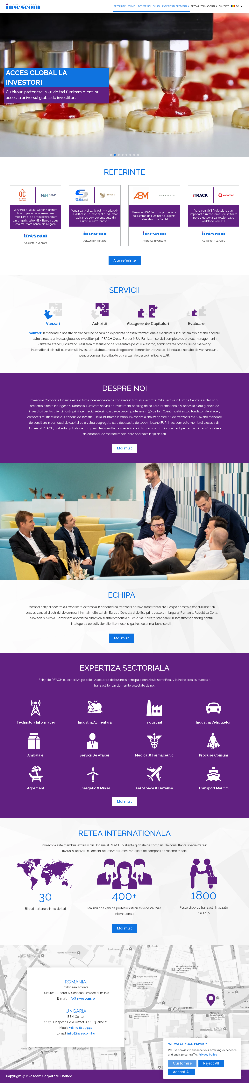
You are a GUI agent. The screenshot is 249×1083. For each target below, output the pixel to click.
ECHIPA (156, 6)
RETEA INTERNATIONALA (204, 6)
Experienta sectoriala (175, 6)
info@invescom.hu (81, 1033)
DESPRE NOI (144, 6)
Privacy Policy (207, 1054)
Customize (182, 1063)
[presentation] (111, 155)
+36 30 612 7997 (80, 1028)
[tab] (53, 313)
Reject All (211, 1063)
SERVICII (132, 6)
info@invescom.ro (81, 998)
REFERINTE (120, 6)
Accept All (181, 1071)
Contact (224, 6)
